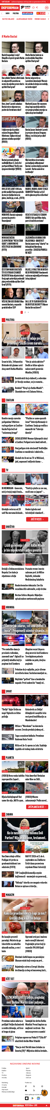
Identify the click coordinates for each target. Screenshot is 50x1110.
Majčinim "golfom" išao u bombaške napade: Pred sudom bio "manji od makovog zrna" (30, 681)
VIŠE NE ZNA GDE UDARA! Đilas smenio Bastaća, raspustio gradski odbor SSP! (13, 304)
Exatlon (5, 414)
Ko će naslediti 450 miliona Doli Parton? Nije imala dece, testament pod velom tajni (25, 835)
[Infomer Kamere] (25, 8)
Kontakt (4, 1087)
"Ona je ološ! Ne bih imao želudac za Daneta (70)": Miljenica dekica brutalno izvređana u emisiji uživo (31, 1049)
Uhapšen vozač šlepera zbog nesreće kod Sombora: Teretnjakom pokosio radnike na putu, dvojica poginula (36, 656)
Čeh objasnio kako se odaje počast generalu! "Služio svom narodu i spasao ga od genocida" (25, 341)
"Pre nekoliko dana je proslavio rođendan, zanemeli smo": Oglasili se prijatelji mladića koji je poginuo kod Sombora (13, 656)
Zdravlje (25, 908)
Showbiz (25, 828)
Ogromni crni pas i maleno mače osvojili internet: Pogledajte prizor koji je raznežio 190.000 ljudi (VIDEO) (36, 944)
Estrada (25, 992)
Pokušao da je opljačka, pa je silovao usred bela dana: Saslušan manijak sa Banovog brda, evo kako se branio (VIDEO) (30, 671)
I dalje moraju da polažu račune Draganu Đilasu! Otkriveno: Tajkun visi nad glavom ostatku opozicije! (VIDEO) (11, 135)
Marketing (5, 1083)
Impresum (5, 1090)
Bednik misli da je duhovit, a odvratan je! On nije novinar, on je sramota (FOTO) (30, 380)
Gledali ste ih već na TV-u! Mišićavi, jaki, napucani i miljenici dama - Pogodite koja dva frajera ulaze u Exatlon (29, 460)
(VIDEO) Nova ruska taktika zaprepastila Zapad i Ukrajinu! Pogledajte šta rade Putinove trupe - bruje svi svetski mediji (13, 777)
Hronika (25, 621)
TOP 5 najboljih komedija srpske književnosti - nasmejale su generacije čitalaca (31, 875)
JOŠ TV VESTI (36, 519)
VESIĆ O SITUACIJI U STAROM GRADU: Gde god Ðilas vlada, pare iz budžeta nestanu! (36, 217)
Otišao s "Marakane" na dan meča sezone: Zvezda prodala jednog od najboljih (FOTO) (29, 728)
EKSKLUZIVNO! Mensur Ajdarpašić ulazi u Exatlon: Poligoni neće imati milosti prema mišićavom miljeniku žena (31, 440)
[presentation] (1, 13)
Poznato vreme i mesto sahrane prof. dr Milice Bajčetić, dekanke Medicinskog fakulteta (34, 574)
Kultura (4, 852)
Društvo (25, 540)
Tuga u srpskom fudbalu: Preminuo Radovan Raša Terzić (29, 737)
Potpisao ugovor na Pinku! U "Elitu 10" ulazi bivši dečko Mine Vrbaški (31, 1039)
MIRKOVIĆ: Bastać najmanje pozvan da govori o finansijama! (12, 217)
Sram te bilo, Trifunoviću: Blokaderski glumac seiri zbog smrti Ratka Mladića (12, 365)
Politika (16, 13)
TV (2, 1073)
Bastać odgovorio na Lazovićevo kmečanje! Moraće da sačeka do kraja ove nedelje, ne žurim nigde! (36, 82)
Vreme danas (40, 19)
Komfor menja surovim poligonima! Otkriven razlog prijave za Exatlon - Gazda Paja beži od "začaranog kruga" (12, 425)
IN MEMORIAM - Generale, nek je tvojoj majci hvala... (12, 490)
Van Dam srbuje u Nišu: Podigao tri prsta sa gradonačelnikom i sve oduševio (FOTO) (11, 862)
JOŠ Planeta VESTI (36, 807)
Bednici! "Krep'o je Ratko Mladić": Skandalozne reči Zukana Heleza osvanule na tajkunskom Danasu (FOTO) (31, 390)
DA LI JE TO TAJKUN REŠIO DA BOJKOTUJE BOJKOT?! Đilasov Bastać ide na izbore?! (36, 304)
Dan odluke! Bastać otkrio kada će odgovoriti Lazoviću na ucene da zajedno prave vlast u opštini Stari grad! (13, 82)
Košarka (28, 705)
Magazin (28, 1075)
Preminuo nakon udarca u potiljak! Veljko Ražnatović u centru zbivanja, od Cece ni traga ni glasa (13, 1026)
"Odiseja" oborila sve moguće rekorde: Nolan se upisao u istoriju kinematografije (31, 884)
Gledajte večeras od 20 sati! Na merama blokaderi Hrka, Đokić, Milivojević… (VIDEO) (13, 511)
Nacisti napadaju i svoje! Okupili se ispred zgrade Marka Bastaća (13, 58)
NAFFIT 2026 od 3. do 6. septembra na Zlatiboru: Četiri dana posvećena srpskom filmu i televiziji (35, 862)
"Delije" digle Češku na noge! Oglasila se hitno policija (11, 713)
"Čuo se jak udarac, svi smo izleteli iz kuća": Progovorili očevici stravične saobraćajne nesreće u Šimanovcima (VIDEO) (25, 628)
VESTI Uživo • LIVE (31, 1105)
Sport (27, 1068)
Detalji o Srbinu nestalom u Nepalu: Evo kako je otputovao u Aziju (13, 573)
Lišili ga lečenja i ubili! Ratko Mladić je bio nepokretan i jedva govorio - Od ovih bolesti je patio (25, 548)
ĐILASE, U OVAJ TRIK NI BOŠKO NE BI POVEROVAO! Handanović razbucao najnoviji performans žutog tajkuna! (36, 274)
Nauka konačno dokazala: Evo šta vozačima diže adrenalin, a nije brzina (30, 587)
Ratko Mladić (8, 19)
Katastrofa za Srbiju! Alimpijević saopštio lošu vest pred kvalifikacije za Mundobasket (35, 715)
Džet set (28, 1078)
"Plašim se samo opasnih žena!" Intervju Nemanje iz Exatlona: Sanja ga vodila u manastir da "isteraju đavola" (36, 425)
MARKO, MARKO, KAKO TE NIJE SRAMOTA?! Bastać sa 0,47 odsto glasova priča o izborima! (36, 192)
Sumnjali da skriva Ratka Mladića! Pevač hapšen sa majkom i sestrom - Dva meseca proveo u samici (36, 1026)
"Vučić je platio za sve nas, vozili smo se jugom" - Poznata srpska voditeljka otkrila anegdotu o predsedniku (36, 490)
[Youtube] (28, 1090)
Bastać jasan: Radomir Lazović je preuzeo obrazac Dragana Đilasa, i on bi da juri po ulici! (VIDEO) (36, 134)
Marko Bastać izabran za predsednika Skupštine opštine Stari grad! (34, 58)
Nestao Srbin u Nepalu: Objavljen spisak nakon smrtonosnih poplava (29, 597)
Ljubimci (28, 932)
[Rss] (36, 1090)
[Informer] (33, 7)
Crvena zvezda (7, 705)
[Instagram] (44, 1086)
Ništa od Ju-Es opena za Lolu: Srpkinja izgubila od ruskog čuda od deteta (31, 747)
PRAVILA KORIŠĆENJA (8, 1092)
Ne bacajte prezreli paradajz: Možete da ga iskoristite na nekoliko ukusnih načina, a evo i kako (11, 944)
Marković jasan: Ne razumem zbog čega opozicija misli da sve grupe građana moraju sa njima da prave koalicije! (36, 108)
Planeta (5, 771)
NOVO (7, 13)
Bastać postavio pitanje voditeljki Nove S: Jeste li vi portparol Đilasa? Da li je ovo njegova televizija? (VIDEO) (12, 165)
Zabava (28, 1073)
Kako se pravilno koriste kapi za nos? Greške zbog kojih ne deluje (25, 916)
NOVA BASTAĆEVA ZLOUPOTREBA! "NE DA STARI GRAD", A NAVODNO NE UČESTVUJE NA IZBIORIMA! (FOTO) (12, 243)
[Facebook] (28, 1086)
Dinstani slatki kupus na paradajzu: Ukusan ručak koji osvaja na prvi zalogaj (29, 959)
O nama (4, 1085)
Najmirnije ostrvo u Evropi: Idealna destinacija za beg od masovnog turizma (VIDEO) (31, 968)
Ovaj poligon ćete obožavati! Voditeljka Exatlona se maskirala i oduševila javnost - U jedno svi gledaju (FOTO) (31, 450)
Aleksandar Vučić (24, 19)
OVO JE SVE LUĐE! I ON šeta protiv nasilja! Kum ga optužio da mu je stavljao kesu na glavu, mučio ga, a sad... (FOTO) (13, 193)
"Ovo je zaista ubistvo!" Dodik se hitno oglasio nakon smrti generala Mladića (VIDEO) (35, 367)
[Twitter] (36, 1086)
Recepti (4, 932)
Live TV (4, 484)
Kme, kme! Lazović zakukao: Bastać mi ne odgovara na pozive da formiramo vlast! (12, 107)
